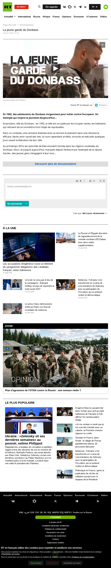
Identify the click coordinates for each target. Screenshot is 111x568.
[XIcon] (75, 7)
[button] (55, 68)
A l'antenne (92, 16)
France (56, 16)
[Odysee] (69, 7)
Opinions (66, 16)
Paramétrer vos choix (55, 533)
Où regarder (52, 7)
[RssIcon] (85, 7)
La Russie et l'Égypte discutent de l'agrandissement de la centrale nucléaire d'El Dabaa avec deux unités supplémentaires (92, 239)
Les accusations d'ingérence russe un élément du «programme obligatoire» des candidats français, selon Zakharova (28, 267)
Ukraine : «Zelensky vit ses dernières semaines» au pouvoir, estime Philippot (25, 439)
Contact (55, 539)
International (24, 16)
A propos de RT (55, 522)
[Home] (7, 6)
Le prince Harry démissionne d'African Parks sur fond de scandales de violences (38, 307)
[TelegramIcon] (80, 7)
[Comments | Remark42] (55, 197)
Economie (79, 16)
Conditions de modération (55, 536)
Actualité (8, 16)
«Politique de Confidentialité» (83, 557)
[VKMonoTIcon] (64, 7)
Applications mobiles (55, 543)
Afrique (46, 16)
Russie (36, 16)
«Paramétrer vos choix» (10, 554)
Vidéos (103, 16)
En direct (21, 7)
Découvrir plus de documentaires (55, 163)
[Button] (105, 7)
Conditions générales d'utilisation (55, 526)
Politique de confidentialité (55, 529)
